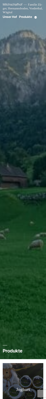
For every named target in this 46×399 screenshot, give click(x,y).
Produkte (25, 17)
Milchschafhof (12, 4)
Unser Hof (10, 17)
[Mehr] (35, 17)
